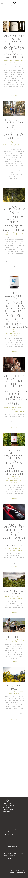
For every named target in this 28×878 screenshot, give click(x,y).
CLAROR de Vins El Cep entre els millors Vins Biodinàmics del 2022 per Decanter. (14, 535)
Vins (16, 62)
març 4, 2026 (8, 60)
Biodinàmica (6, 62)
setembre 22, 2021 (8, 691)
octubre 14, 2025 (10, 233)
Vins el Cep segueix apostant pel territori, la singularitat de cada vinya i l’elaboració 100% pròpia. (15, 390)
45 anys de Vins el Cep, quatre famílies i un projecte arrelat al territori (14, 129)
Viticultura (21, 62)
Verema (16, 333)
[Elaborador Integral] (14, 579)
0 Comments (11, 478)
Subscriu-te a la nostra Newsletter (17, 873)
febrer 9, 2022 (9, 596)
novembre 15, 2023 (9, 329)
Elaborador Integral (14, 592)
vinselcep (16, 60)
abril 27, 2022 (8, 548)
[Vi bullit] (14, 625)
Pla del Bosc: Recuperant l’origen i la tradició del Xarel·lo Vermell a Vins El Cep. (14, 462)
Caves (12, 62)
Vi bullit (14, 637)
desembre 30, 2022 (9, 407)
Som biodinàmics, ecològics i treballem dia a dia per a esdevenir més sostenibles (15, 218)
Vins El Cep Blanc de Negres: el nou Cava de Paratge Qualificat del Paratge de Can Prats (14, 47)
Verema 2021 (14, 687)
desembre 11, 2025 (9, 141)
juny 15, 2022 (10, 476)
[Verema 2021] (14, 674)
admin (17, 596)
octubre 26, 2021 (9, 640)
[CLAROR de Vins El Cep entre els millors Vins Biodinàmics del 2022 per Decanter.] (14, 512)
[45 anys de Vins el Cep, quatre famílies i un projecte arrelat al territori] (14, 108)
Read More (14, 95)
